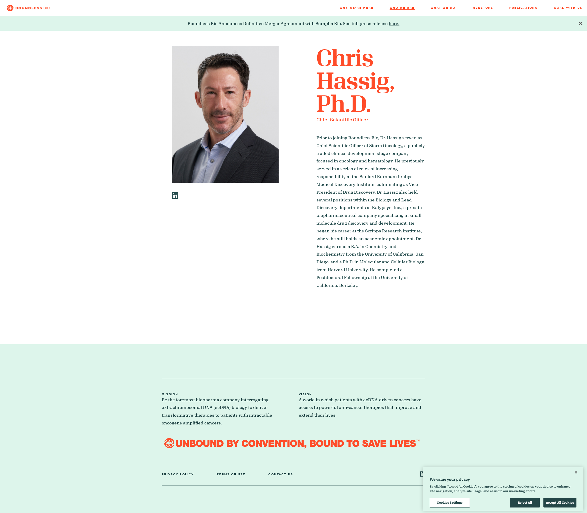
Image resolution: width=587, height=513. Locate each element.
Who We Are (402, 8)
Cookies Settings (449, 502)
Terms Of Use (231, 474)
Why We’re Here (357, 8)
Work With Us (568, 8)
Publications (523, 8)
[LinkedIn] (175, 197)
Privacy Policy (178, 474)
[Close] (576, 472)
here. (394, 23)
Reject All (525, 502)
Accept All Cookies (560, 502)
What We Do (443, 8)
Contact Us (280, 474)
